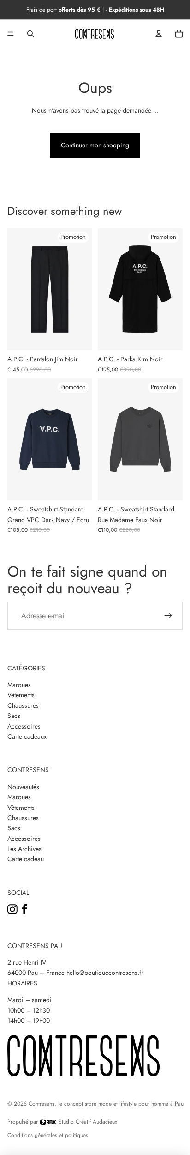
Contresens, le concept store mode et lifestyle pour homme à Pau (106, 1104)
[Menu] (10, 33)
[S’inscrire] (168, 616)
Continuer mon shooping (95, 145)
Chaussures (23, 705)
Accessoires (24, 726)
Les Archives (24, 848)
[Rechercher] (30, 34)
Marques (19, 684)
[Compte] (158, 34)
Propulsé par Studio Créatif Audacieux (62, 1122)
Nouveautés (23, 786)
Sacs (13, 715)
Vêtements (21, 694)
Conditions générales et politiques (47, 1135)
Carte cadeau (25, 858)
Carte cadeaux (27, 736)
